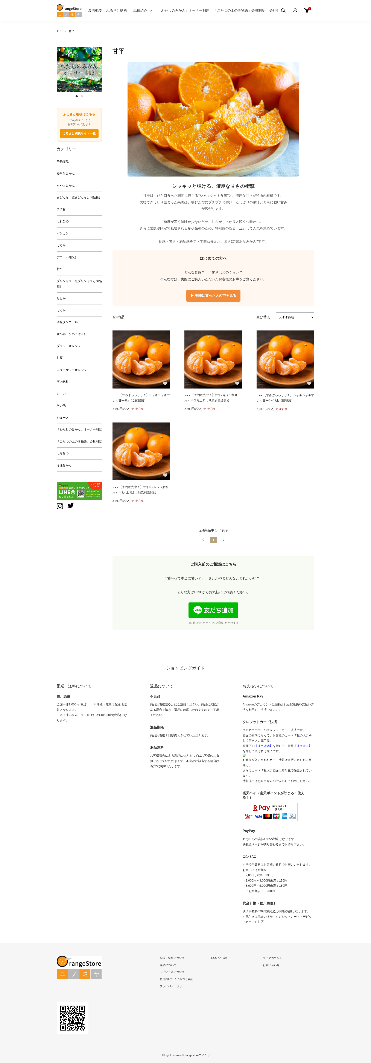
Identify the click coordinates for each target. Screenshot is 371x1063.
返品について (168, 965)
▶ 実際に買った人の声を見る (213, 295)
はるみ (61, 245)
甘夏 (60, 357)
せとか (61, 298)
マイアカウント (272, 958)
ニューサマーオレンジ (72, 370)
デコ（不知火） (67, 257)
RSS (214, 958)
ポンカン (63, 233)
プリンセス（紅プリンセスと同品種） (79, 284)
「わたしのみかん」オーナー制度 (183, 10)
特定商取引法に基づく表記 (176, 979)
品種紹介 (140, 10)
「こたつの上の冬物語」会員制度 (239, 10)
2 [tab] (82, 96)
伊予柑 (61, 209)
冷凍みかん (64, 465)
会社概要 (276, 10)
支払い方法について (172, 972)
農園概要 (95, 10)
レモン (61, 393)
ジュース (63, 417)
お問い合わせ (271, 965)
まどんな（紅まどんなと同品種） (79, 197)
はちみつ (63, 453)
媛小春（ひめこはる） (72, 334)
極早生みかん (66, 173)
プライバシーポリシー (174, 986)
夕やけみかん (66, 185)
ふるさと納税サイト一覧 (79, 133)
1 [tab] (77, 96)
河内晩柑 (63, 381)
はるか (61, 310)
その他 (61, 405)
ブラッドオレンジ (69, 346)
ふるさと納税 (116, 10)
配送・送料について (172, 958)
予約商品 (63, 161)
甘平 (71, 31)
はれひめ (63, 221)
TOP (59, 31)
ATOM (223, 958)
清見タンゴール (67, 322)
